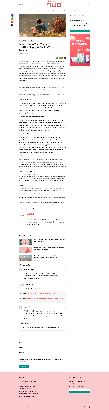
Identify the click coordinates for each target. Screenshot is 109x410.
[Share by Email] (65, 58)
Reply (64, 285)
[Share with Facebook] (57, 58)
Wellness (55, 10)
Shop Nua (77, 10)
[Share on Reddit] (62, 58)
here (46, 193)
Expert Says (63, 10)
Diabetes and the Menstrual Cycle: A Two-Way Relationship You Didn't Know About (49, 256)
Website (21, 352)
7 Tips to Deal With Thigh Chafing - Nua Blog (40, 294)
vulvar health (36, 209)
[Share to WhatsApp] (60, 58)
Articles (30, 228)
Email (21, 347)
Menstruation (32, 10)
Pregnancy (41, 10)
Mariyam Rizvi (37, 252)
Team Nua (21, 53)
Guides (71, 10)
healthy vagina (24, 209)
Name (21, 343)
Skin (48, 10)
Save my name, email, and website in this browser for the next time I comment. (41, 360)
